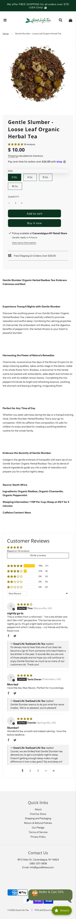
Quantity (13, 196)
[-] (9, 203)
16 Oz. (15, 186)
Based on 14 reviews (18, 551)
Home (6, 33)
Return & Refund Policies (38, 823)
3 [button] (38, 770)
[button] (15, 144)
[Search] (60, 20)
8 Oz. (46, 177)
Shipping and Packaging (38, 818)
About (38, 809)
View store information (24, 242)
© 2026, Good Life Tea (18, 910)
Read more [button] (13, 630)
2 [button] (30, 770)
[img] (24, 604)
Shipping (13, 155)
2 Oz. (14, 177)
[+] (22, 203)
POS (37, 910)
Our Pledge (38, 827)
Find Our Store (38, 814)
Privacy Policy (38, 836)
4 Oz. (30, 177)
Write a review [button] (38, 555)
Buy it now (34, 223)
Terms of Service (38, 832)
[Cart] (70, 20)
